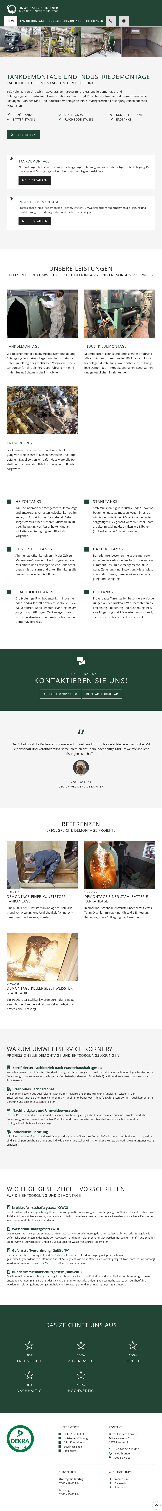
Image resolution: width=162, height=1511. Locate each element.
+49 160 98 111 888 (126, 1449)
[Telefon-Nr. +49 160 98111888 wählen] (111, 21)
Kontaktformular (102, 694)
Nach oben (156, 1505)
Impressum (121, 1479)
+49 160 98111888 (62, 694)
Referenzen (25, 135)
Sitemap (119, 1487)
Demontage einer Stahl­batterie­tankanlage (116, 898)
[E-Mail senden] (124, 21)
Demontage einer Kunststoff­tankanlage (37, 898)
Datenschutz (122, 1483)
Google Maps (122, 1457)
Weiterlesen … (52, 871)
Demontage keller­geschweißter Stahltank (40, 990)
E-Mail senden (122, 1453)
